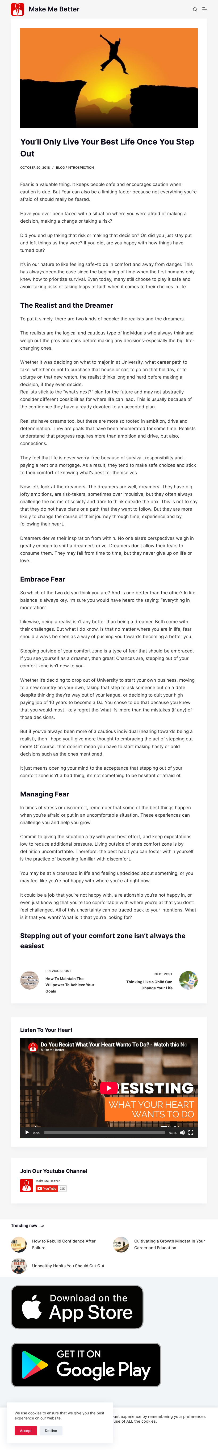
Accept (26, 1430)
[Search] (195, 9)
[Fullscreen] (191, 1132)
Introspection (81, 167)
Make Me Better (54, 9)
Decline (51, 1430)
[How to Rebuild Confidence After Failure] (19, 1245)
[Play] (27, 1132)
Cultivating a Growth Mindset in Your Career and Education (169, 1244)
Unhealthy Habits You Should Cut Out (68, 1265)
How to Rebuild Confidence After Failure (64, 1244)
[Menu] (204, 9)
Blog (60, 167)
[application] (109, 1088)
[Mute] (182, 1132)
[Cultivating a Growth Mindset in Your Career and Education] (121, 1245)
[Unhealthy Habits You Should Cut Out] (19, 1266)
